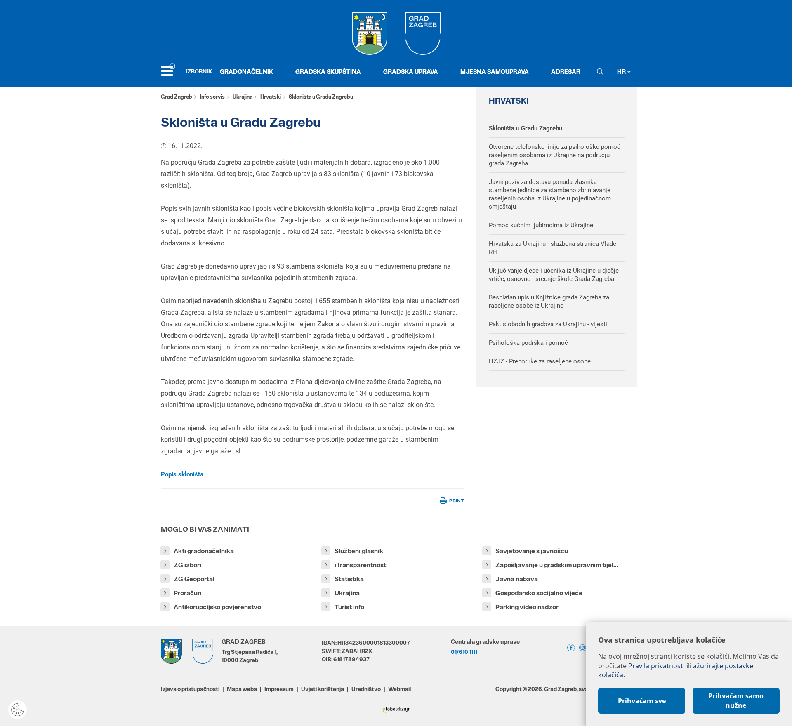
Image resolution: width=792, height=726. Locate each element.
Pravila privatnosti (656, 665)
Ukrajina (242, 97)
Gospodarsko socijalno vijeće (538, 592)
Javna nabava (516, 578)
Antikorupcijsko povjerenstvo (217, 606)
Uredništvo (366, 689)
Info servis (212, 97)
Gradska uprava (410, 71)
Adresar (565, 71)
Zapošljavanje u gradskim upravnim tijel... (556, 564)
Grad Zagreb (176, 97)
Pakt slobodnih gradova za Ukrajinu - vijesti (548, 324)
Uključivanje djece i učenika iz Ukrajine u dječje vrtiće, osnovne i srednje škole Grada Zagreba (554, 275)
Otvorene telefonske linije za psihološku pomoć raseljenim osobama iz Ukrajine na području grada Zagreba (554, 155)
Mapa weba (242, 689)
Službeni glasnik (359, 550)
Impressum (279, 689)
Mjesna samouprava (494, 71)
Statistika (349, 578)
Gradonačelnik (246, 71)
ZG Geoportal (194, 578)
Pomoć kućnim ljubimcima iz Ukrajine (541, 225)
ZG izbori (187, 564)
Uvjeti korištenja (322, 689)
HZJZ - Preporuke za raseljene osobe (540, 361)
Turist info (349, 606)
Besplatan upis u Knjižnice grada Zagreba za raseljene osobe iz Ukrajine (549, 301)
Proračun (187, 592)
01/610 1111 (464, 651)
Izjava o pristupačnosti (190, 689)
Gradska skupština (328, 71)
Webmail (399, 689)
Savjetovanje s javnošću (531, 550)
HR (622, 71)
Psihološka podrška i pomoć (528, 342)
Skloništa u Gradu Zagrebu (525, 128)
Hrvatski (270, 97)
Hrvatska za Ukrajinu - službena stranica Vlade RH (552, 248)
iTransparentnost (360, 564)
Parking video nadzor (527, 606)
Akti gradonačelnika (204, 550)
